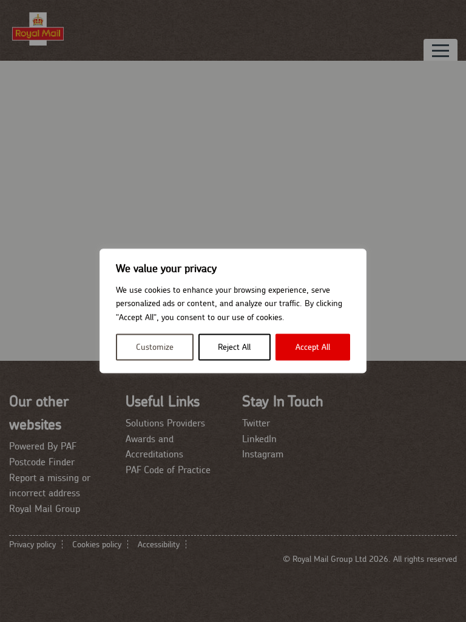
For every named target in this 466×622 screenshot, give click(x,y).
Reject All (234, 347)
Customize (155, 347)
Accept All (312, 347)
